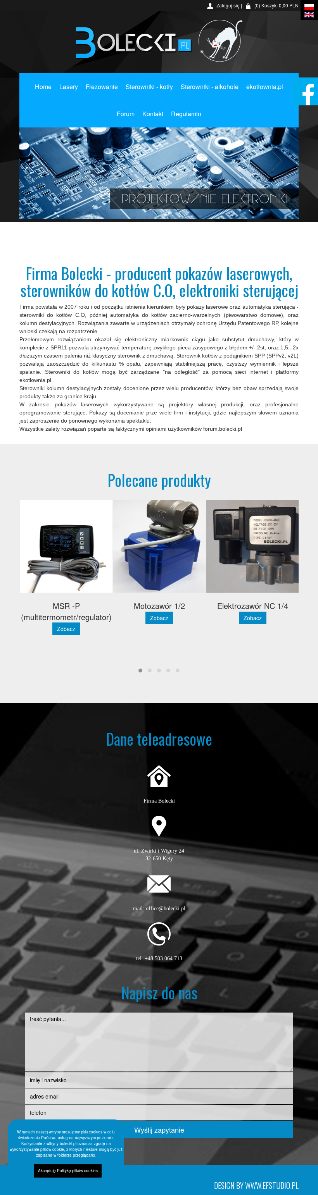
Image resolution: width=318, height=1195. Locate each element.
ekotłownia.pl (264, 86)
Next (275, 161)
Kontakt (152, 113)
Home (43, 86)
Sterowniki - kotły (149, 86)
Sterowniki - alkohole (209, 86)
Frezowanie (102, 86)
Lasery (68, 86)
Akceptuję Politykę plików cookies (68, 1170)
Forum (126, 113)
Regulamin (186, 113)
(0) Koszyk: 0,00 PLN (276, 5)
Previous (43, 161)
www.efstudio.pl (272, 1185)
